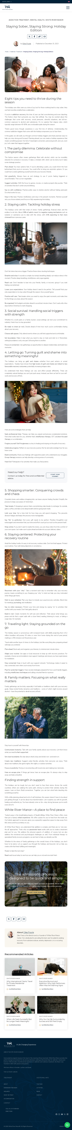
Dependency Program (10, 1088)
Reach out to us (10, 855)
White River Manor (54, 20)
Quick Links (6, 2)
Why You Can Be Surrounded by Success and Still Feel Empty (52, 1020)
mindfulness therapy (43, 437)
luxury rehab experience (21, 818)
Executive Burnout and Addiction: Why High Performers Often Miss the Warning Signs (52, 983)
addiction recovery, (19, 114)
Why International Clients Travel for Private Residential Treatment (19, 983)
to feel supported (21, 752)
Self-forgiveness (22, 443)
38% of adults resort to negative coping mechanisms (42, 212)
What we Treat (8, 1095)
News (38, 1091)
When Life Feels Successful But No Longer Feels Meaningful (19, 1020)
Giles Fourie (27, 44)
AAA (50, 633)
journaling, (17, 603)
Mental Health (37, 20)
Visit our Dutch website (10, 1072)
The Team (39, 1084)
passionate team (35, 829)
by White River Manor (15, 989)
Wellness (7, 1091)
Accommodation (9, 1098)
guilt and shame (31, 361)
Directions (9, 1111)
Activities (40, 1088)
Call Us (12, 1108)
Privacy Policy (64, 1126)
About (6, 1084)
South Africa (40, 815)
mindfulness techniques (19, 672)
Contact (39, 1095)
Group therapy (10, 457)
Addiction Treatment (19, 20)
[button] (67, 1125)
